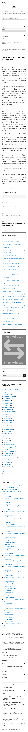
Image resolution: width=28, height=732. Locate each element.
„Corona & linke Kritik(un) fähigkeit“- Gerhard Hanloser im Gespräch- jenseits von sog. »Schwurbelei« (13, 14)
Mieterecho (18, 299)
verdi (10, 310)
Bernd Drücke (7, 244)
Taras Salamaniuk (8, 470)
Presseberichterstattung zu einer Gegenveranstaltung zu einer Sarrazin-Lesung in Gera (13, 47)
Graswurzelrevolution (9, 272)
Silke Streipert (7, 464)
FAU (5, 266)
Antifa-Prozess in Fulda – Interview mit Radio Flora (13, 724)
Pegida (5, 305)
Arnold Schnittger (8, 402)
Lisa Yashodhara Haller (9, 444)
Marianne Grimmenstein (9, 451)
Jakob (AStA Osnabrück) (9, 431)
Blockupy (6, 247)
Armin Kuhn (6, 400)
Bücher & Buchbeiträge (8, 684)
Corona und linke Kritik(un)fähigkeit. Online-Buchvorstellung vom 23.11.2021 (13, 11)
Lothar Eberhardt (18, 294)
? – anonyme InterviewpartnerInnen (12, 485)
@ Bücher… (3, 29)
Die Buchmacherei (16, 261)
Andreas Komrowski (8, 398)
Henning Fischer (7, 429)
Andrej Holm (7, 239)
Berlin (15, 239)
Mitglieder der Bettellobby (10, 457)
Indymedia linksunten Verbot (11, 285)
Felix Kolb (6, 416)
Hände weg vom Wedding (11, 280)
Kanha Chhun (7, 442)
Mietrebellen (7, 302)
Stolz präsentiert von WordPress (15, 729)
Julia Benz (6, 438)
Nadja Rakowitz (13, 206)
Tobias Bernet (7, 471)
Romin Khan (6, 462)
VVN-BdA (6, 316)
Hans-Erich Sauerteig (9, 422)
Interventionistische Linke (10, 288)
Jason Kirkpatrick (7, 435)
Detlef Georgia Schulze (10, 255)
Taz (5, 310)
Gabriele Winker (7, 420)
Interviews (5, 203)
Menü (14, 6)
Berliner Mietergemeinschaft (11, 241)
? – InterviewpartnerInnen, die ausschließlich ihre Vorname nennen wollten (12, 391)
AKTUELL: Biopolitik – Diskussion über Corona (12, 667)
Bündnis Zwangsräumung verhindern (14, 250)
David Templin (7, 409)
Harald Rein (7, 274)
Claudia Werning (7, 407)
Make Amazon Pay (8, 296)
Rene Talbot (6, 460)
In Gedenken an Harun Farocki (6, 45)
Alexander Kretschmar (9, 396)
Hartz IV (15, 274)
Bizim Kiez (17, 244)
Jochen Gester (7, 437)
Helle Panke (7, 277)
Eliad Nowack (6, 413)
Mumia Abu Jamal (19, 302)
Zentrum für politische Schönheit (12, 324)
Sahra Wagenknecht (17, 307)
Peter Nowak (7, 3)
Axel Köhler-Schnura (8, 404)
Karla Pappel (17, 291)
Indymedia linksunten (9, 283)
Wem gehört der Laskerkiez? (11, 318)
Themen (3, 25)
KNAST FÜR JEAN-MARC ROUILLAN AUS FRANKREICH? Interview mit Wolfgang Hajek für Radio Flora (13, 43)
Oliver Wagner (7, 459)
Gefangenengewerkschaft (10, 269)
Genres (3, 27)
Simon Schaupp (7, 466)
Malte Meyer (6, 449)
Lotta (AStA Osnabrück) (9, 446)
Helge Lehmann (7, 427)
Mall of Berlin (20, 296)
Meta (3, 38)
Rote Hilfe (6, 307)
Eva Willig (6, 415)
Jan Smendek (6, 433)
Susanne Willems (7, 468)
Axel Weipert (6, 405)
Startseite (3, 20)
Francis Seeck (6, 418)
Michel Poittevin (7, 455)
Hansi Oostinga (7, 424)
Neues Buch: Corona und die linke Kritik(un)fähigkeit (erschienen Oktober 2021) (14, 634)
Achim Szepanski (7, 394)
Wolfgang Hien (8, 321)
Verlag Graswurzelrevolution (11, 313)
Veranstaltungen (4, 31)
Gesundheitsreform (8, 206)
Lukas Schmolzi (7, 448)
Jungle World (7, 291)
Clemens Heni (7, 252)
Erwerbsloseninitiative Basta (11, 263)
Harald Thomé (7, 426)
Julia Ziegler (6, 440)
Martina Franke (7, 453)
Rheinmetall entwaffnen (17, 305)
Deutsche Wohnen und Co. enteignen (14, 258)
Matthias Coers (7, 299)
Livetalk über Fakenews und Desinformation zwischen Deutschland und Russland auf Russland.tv (13, 40)
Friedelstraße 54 (13, 266)
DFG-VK (6, 261)
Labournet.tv (7, 294)
